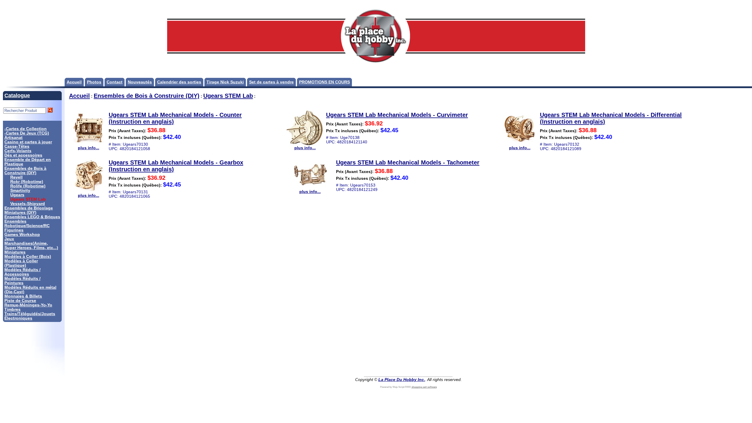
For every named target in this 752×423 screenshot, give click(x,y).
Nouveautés (140, 82)
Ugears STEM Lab (228, 96)
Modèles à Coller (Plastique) (21, 263)
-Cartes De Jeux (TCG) (26, 133)
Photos (94, 82)
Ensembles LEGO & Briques (32, 217)
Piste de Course (20, 300)
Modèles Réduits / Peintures (22, 280)
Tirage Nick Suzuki (225, 82)
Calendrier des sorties (179, 82)
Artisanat (13, 137)
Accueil (74, 82)
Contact (114, 82)
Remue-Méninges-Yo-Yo (28, 305)
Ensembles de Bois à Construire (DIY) (25, 170)
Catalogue (17, 95)
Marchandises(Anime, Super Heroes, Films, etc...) (31, 245)
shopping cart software (424, 387)
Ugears (17, 195)
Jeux (9, 239)
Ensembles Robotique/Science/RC (27, 223)
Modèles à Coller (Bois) (27, 256)
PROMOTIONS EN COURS (324, 82)
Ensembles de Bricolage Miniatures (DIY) (28, 210)
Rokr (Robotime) (26, 181)
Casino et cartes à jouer (28, 142)
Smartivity (20, 190)
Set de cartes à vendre (271, 82)
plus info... (88, 148)
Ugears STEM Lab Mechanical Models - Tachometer (407, 162)
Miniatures (15, 252)
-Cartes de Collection (25, 129)
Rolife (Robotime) (28, 186)
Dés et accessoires (23, 155)
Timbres (12, 309)
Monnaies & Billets (23, 296)
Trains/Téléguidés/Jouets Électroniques (29, 316)
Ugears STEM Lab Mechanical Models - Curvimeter (397, 115)
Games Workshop (22, 234)
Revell (16, 177)
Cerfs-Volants (17, 151)
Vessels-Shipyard (27, 204)
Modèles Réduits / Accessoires (22, 272)
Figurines (14, 230)
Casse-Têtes (16, 146)
